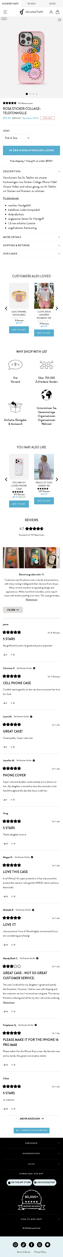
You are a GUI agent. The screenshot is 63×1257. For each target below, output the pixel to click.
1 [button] (27, 94)
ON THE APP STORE (21, 1182)
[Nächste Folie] (58, 557)
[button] (18, 103)
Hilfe (31, 1164)
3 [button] (33, 94)
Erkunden (31, 1143)
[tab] (31, 171)
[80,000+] (31, 1209)
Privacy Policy (40, 1251)
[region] (31, 557)
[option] (31, 57)
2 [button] (30, 94)
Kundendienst (31, 1153)
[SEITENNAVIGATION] (5, 12)
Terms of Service (23, 1251)
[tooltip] (42, 574)
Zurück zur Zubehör (34, 1130)
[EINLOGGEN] (51, 12)
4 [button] (37, 94)
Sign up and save (31, 1219)
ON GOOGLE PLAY (46, 1182)
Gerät (6, 130)
